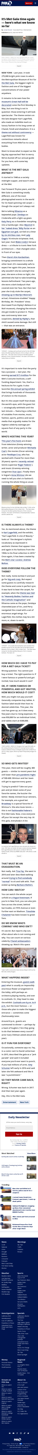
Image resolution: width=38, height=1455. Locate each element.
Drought (4, 1252)
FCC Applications (22, 1414)
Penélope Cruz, (14, 454)
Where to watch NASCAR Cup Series (8, 1398)
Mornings (21, 1242)
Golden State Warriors (21, 1283)
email (9, 1433)
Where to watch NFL (7, 1386)
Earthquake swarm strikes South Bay (13, 1157)
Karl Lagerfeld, (11, 532)
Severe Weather (7, 1289)
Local (3, 1245)
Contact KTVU (21, 1390)
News (4, 1242)
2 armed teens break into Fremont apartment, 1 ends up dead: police (23, 1199)
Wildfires (4, 1254)
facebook (17, 1433)
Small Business (6, 1367)
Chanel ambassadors (20, 941)
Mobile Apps (21, 1402)
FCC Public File (22, 1411)
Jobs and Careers (22, 1387)
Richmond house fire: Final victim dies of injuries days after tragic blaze (22, 1226)
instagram (20, 1433)
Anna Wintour (18, 475)
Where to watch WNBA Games (7, 1418)
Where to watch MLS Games (7, 1422)
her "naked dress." (10, 228)
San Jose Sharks (22, 1302)
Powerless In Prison (8, 1323)
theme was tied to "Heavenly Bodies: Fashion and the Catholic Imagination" (18, 596)
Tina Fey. (20, 871)
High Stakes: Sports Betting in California (23, 1323)
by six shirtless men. (11, 235)
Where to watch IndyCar (7, 1402)
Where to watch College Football (7, 1390)
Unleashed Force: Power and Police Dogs (7, 1327)
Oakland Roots (22, 1295)
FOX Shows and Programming (22, 1393)
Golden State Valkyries (21, 1291)
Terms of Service (20, 1145)
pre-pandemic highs (26, 774)
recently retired (26, 461)
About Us (21, 1380)
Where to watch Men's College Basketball (7, 1407)
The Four (20, 1320)
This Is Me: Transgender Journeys (21, 1337)
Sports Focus (21, 1331)
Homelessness (6, 1318)
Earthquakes (5, 1287)
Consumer (5, 1259)
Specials (20, 1313)
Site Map (20, 1409)
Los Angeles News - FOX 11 (23, 1365)
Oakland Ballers (22, 1297)
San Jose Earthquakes (21, 1305)
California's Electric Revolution (23, 1317)
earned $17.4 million (19, 375)
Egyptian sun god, (10, 231)
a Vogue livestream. (20, 897)
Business (4, 1256)
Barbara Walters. (25, 885)
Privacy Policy (21, 1143)
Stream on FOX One (6, 1381)
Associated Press (18, 30)
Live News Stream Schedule (23, 1399)
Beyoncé (28, 225)
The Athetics (21, 1299)
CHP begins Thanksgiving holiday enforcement (12, 1166)
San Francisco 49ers (23, 1280)
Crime (3, 1249)
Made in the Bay (22, 1326)
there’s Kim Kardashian (18, 257)
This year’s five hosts (11, 441)
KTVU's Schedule (22, 1396)
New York (24, 1102)
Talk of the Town (22, 1333)
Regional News (21, 1361)
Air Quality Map (6, 1282)
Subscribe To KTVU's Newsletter (23, 1406)
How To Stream (22, 1383)
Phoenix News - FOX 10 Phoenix (22, 1370)
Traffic (19, 1247)
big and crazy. (14, 579)
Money (5, 1360)
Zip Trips (20, 1245)
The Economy (6, 1365)
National (4, 1247)
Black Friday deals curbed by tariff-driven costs (12, 1174)
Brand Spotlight (22, 1355)
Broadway (6, 803)
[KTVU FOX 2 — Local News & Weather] (7, 3)
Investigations (8, 1313)
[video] (31, 1158)
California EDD (6, 1316)
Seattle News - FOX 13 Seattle (23, 1374)
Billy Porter (24, 228)
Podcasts (4, 1261)
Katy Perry (6, 221)
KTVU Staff (20, 1385)
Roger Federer (24, 465)
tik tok (24, 1433)
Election (4, 1268)
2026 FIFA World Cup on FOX (22, 1277)
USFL (19, 1308)
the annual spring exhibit (23, 389)
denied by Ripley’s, (21, 318)
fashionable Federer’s (22, 810)
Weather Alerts (6, 1276)
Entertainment (27, 30)
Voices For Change (23, 1348)
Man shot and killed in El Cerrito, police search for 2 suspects (22, 1191)
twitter (28, 1433)
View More (31, 1153)
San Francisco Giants (21, 1287)
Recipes (19, 1252)
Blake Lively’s (22, 242)
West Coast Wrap (7, 1263)
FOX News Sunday (7, 1266)
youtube (13, 1433)
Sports (20, 1273)
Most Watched (8, 1153)
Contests (20, 1249)
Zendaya (21, 214)
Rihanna (19, 211)
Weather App (6, 1292)
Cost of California (7, 1321)
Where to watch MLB (7, 1394)
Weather (5, 1273)
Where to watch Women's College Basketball (7, 1413)
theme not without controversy (16, 132)
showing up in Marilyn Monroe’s (17, 294)
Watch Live (29, 3)
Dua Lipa (16, 471)
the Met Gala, (8, 83)
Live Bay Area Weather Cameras (7, 1279)
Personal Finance (7, 1362)
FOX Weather (6, 1294)
